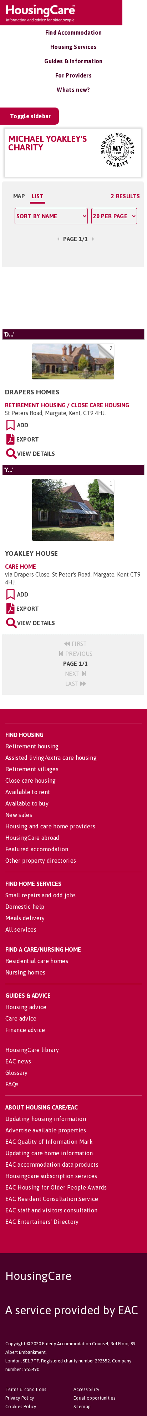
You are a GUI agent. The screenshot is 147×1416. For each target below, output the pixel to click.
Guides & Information (73, 61)
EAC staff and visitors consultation (51, 1210)
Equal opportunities (94, 1398)
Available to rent (27, 792)
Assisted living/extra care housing (51, 757)
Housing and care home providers (50, 826)
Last (72, 683)
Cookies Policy (20, 1406)
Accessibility (86, 1389)
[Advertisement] (73, 298)
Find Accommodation (73, 32)
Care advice (21, 1018)
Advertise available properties (45, 1130)
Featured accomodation (37, 849)
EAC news (18, 1061)
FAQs (12, 1084)
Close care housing (30, 780)
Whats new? (73, 89)
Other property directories (40, 860)
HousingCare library (32, 1050)
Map (19, 196)
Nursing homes (25, 972)
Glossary (16, 1073)
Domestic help (24, 906)
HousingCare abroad (32, 837)
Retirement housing (32, 746)
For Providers (73, 75)
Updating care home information (49, 1153)
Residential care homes (36, 961)
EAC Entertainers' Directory (42, 1221)
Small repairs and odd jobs (40, 895)
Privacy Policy (19, 1398)
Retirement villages (32, 769)
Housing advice (25, 1007)
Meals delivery (25, 918)
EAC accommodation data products (51, 1164)
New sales (18, 815)
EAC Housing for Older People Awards (56, 1187)
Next (73, 673)
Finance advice (25, 1030)
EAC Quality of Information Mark (49, 1141)
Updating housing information (45, 1119)
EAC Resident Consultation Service (51, 1199)
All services (20, 929)
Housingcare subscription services (51, 1176)
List (38, 196)
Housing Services (73, 47)
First (78, 643)
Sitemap (82, 1406)
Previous (78, 653)
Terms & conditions (25, 1389)
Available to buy (27, 803)
